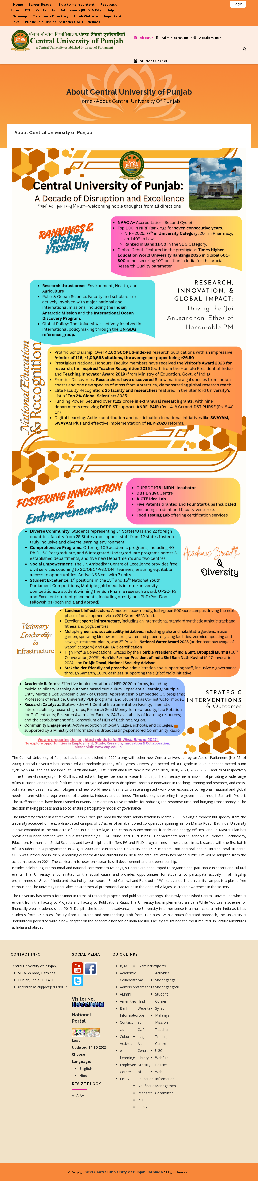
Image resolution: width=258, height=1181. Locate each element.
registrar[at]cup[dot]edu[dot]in (43, 987)
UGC (159, 1050)
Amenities (128, 1001)
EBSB (124, 1078)
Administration (174, 38)
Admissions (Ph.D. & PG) (81, 10)
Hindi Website (86, 16)
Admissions (129, 987)
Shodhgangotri (167, 987)
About (145, 38)
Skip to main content (77, 4)
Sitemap (20, 16)
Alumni (125, 994)
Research (146, 1093)
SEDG (142, 1107)
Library (143, 1057)
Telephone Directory (50, 16)
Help (110, 10)
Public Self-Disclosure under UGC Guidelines (62, 22)
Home (18, 4)
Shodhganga (165, 980)
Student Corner (153, 61)
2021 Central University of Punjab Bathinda (124, 1172)
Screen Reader (41, 4)
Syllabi (160, 1008)
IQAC (124, 966)
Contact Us (45, 10)
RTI (27, 10)
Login (238, 4)
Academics (209, 38)
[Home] (68, 36)
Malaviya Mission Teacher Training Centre (162, 1029)
